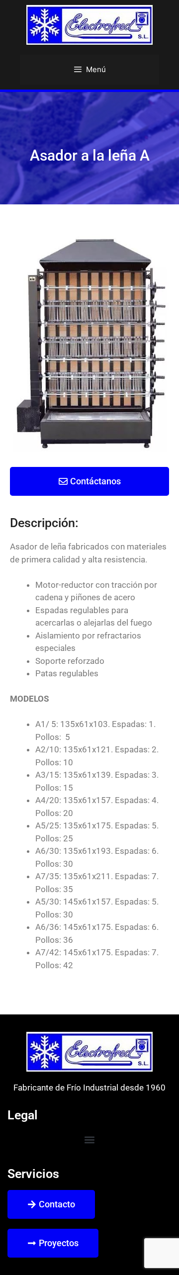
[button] (90, 1139)
